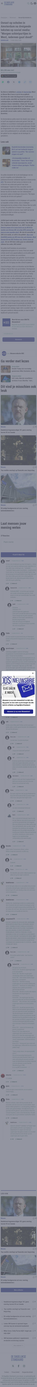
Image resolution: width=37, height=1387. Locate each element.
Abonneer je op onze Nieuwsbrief (18, 711)
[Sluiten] (33, 673)
